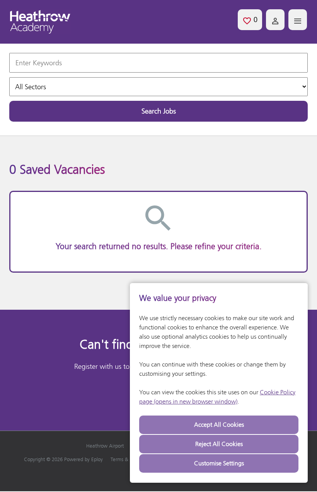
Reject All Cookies (219, 444)
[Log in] (275, 19)
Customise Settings (219, 463)
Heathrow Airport (105, 446)
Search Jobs (158, 111)
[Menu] (297, 19)
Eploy (97, 459)
